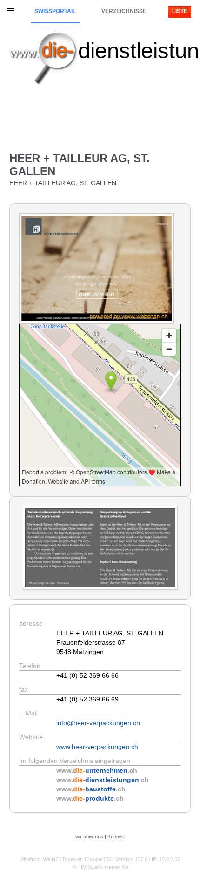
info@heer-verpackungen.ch (98, 723)
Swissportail (55, 11)
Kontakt (116, 836)
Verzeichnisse (124, 11)
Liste (179, 11)
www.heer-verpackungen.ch (97, 746)
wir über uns (89, 836)
